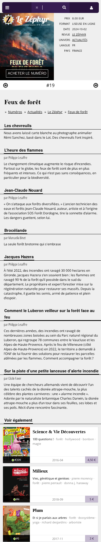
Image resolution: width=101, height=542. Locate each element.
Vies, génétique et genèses (51, 478)
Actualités (79, 40)
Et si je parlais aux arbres (50, 518)
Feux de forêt (78, 112)
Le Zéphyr (79, 34)
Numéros (15, 112)
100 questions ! (43, 439)
